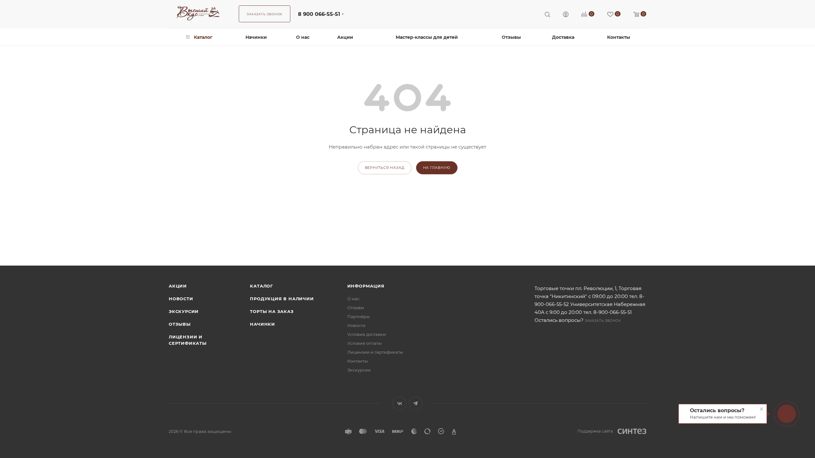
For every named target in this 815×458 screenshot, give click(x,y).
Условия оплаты (364, 343)
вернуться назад (385, 167)
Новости (181, 298)
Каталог (261, 285)
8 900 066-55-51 (319, 14)
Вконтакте (399, 403)
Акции (178, 285)
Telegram (415, 403)
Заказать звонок (603, 321)
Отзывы (180, 324)
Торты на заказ (272, 311)
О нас (353, 298)
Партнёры (358, 316)
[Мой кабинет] (566, 15)
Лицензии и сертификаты (375, 352)
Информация (366, 285)
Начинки (262, 324)
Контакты (357, 361)
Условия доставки (366, 334)
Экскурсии (184, 311)
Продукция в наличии (282, 298)
